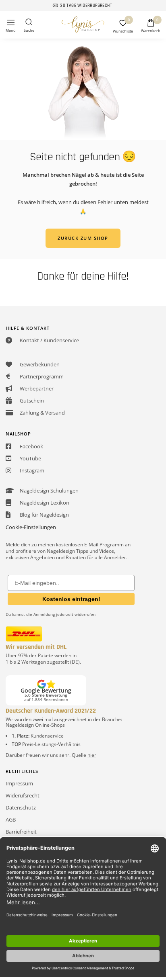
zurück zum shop (83, 238)
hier (91, 755)
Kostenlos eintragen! (71, 599)
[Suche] (29, 25)
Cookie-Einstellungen (31, 527)
